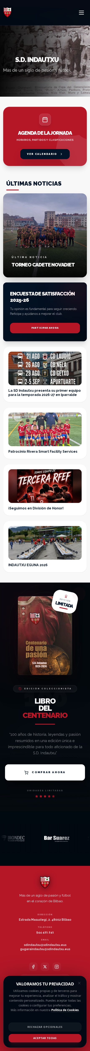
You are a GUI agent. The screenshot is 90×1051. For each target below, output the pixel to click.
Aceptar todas (45, 1038)
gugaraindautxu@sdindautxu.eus (45, 949)
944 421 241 (45, 932)
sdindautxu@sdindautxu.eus (45, 945)
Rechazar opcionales (45, 1027)
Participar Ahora (45, 328)
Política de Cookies (65, 1010)
